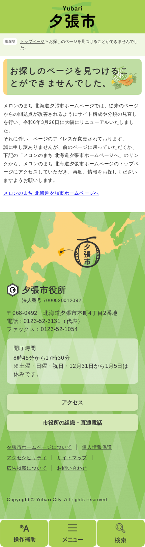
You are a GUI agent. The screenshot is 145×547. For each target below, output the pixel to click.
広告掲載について (27, 468)
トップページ (32, 41)
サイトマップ (72, 457)
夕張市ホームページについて (39, 447)
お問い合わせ (72, 468)
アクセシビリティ (27, 457)
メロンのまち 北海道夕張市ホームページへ (51, 193)
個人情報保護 (97, 447)
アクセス (72, 402)
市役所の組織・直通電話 (72, 423)
